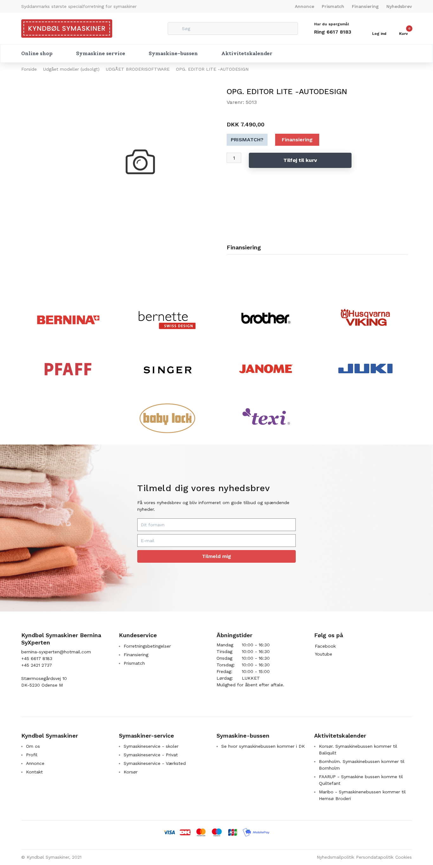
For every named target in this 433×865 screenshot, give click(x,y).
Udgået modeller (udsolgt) (71, 69)
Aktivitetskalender (246, 53)
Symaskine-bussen (173, 53)
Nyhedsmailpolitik (335, 857)
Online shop (37, 53)
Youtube (323, 654)
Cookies (403, 857)
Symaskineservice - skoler (151, 746)
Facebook (325, 646)
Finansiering (365, 6)
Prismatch (333, 6)
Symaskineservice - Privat (151, 754)
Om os (33, 746)
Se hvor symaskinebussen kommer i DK (263, 746)
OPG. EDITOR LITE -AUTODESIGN (212, 69)
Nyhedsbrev (399, 6)
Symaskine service (100, 53)
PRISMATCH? (247, 140)
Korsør (131, 771)
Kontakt (34, 771)
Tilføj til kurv (300, 160)
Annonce (304, 6)
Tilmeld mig (216, 556)
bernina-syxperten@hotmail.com (56, 651)
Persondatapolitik (374, 857)
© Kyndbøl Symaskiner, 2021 (51, 857)
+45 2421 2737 (36, 665)
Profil (31, 754)
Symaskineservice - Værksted (155, 763)
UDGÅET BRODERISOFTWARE (138, 69)
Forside (29, 69)
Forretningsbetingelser (147, 646)
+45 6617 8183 (36, 658)
